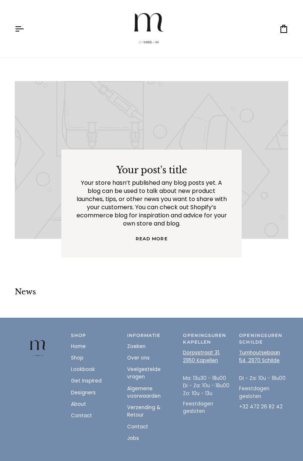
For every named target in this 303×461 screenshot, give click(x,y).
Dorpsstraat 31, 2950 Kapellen (201, 356)
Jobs (133, 438)
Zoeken (136, 346)
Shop (77, 357)
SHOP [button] (78, 335)
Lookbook (83, 369)
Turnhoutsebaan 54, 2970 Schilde (259, 356)
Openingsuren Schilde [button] (260, 339)
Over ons (138, 357)
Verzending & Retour (143, 411)
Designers (83, 392)
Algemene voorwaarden (144, 392)
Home (78, 346)
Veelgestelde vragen (144, 373)
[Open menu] (26, 28)
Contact (81, 415)
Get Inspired (86, 380)
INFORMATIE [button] (144, 335)
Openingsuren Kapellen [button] (204, 339)
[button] (39, 334)
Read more (152, 238)
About (78, 404)
